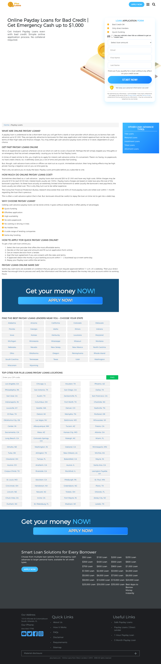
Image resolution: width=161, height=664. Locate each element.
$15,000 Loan (118, 580)
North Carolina (99, 347)
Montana (99, 341)
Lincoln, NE (12, 492)
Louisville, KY (11, 408)
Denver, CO (70, 408)
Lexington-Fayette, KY (100, 472)
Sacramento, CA (12, 432)
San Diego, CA (70, 390)
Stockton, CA (41, 480)
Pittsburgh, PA (70, 480)
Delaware (99, 323)
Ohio (12, 353)
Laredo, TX (99, 504)
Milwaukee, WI (99, 420)
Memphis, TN (70, 414)
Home (6, 125)
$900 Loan (116, 566)
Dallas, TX (100, 390)
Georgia (33, 329)
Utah (78, 359)
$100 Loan (102, 557)
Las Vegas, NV (41, 420)
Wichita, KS (100, 453)
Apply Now (29, 569)
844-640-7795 (27, 629)
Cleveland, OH (12, 459)
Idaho (55, 329)
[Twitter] (29, 633)
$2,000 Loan (103, 571)
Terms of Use (146, 95)
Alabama (12, 323)
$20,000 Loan (132, 580)
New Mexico (77, 347)
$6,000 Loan (103, 575)
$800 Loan (102, 566)
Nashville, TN (99, 408)
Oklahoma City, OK (12, 420)
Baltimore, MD (70, 420)
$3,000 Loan (117, 571)
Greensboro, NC (70, 486)
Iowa (12, 335)
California (56, 323)
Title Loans (129, 134)
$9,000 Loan (88, 580)
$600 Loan (131, 562)
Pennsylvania (77, 353)
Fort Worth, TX (70, 402)
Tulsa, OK (12, 453)
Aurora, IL (70, 465)
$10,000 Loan (103, 580)
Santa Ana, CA (100, 465)
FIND (112, 377)
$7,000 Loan (117, 575)
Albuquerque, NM (41, 426)
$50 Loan (86, 557)
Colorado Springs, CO (41, 439)
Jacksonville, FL (70, 396)
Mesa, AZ (41, 432)
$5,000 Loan (88, 575)
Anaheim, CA (41, 465)
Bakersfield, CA (70, 459)
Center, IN (12, 426)
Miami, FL (100, 438)
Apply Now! (60, 300)
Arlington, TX (41, 453)
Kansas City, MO (70, 432)
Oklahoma (33, 353)
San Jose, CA (12, 396)
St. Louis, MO (12, 480)
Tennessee (34, 359)
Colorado (78, 323)
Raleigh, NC (70, 438)
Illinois (77, 329)
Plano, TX (100, 486)
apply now (136, 4)
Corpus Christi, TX (12, 471)
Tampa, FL (41, 459)
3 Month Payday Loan (125, 640)
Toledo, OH (70, 492)
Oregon (56, 353)
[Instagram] (40, 633)
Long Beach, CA (12, 438)
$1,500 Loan (88, 571)
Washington (99, 359)
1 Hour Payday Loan (124, 635)
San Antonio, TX (41, 390)
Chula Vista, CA (12, 498)
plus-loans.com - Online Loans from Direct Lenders (68, 658)
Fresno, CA (99, 426)
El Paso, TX (12, 414)
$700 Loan (87, 566)
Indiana (99, 329)
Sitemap (57, 647)
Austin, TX (41, 396)
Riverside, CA (41, 471)
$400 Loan (102, 562)
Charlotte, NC (99, 402)
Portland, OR (99, 414)
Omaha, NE (12, 447)
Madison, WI (70, 504)
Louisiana (78, 335)
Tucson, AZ (70, 426)
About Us (57, 622)
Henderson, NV (41, 486)
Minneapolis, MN (100, 447)
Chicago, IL (41, 384)
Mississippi (55, 341)
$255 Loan (131, 557)
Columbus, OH (41, 402)
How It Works (59, 627)
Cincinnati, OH (12, 486)
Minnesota (33, 341)
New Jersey (56, 347)
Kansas (34, 335)
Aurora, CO (12, 465)
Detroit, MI (41, 414)
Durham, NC (12, 504)
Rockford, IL (70, 471)
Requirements (60, 642)
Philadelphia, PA (12, 390)
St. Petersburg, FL (41, 504)
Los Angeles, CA (12, 384)
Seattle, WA (41, 408)
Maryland (99, 335)
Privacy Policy (132, 95)
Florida (12, 329)
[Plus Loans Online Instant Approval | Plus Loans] (15, 4)
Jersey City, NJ (100, 498)
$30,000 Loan (103, 584)
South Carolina (12, 359)
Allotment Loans (132, 149)
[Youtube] (23, 633)
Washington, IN (41, 447)
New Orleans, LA (70, 453)
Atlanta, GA (100, 432)
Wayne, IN (99, 459)
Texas (55, 359)
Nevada (34, 347)
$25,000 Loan (89, 584)
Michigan (12, 341)
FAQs (55, 632)
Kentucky (56, 335)
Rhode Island (99, 353)
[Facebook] (35, 633)
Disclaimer (58, 637)
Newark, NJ (41, 492)
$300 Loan (87, 562)
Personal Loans (131, 137)
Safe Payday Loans (123, 622)
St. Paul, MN (100, 480)
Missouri (77, 341)
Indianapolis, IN (12, 402)
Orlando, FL (100, 492)
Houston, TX (70, 384)
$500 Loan (116, 562)
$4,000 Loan (132, 571)
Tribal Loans (130, 145)
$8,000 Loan (132, 575)
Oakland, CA (70, 447)
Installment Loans (132, 141)
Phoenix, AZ (100, 384)
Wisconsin (12, 365)
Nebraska (12, 347)
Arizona (34, 323)
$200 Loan (116, 557)
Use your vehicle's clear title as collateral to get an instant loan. (132, 36)
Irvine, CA (41, 498)
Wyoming (34, 365)
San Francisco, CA (99, 396)
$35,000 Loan (118, 584)
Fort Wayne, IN (70, 498)
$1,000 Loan (132, 566)
